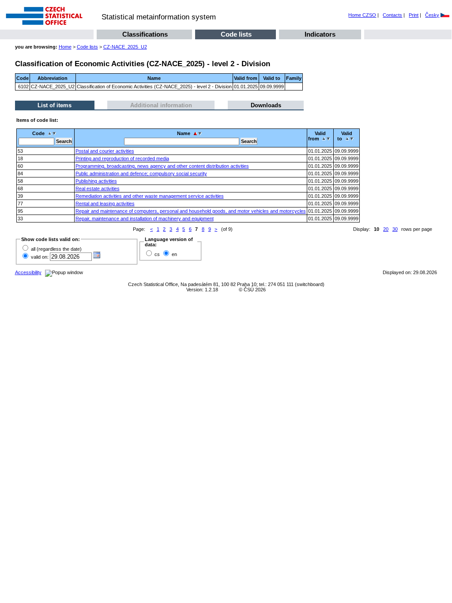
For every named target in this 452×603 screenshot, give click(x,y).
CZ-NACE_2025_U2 (125, 46)
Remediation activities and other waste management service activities (149, 196)
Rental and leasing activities (105, 203)
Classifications (145, 34)
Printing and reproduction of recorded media (122, 158)
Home (65, 46)
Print (413, 15)
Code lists (236, 34)
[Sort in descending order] (55, 133)
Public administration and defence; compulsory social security (141, 173)
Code (38, 133)
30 (395, 229)
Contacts (392, 15)
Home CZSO (362, 15)
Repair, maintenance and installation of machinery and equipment (144, 218)
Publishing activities (96, 181)
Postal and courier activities (104, 151)
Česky (432, 15)
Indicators (320, 34)
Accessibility (28, 272)
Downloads (266, 105)
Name (183, 133)
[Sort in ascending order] (49, 133)
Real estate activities (97, 188)
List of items (55, 105)
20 (385, 229)
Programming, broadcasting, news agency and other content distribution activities (162, 166)
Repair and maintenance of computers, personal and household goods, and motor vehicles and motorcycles (190, 211)
